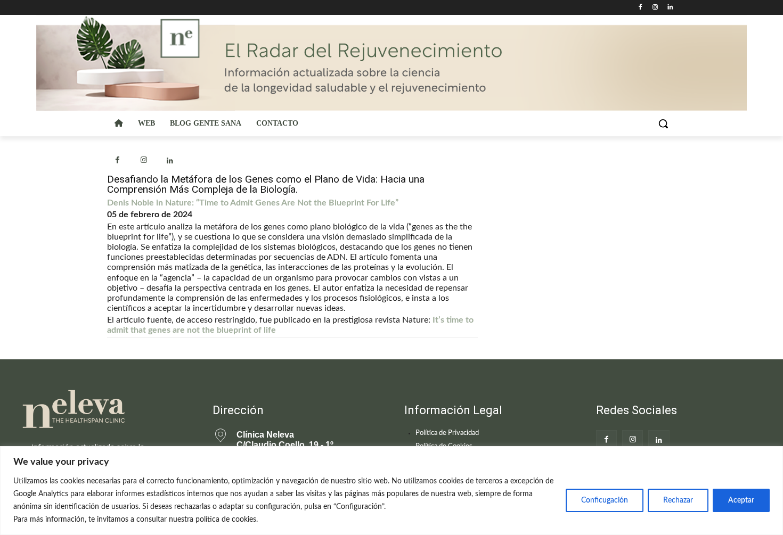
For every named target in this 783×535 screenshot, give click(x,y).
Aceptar (741, 500)
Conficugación (604, 500)
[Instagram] (655, 8)
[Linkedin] (670, 8)
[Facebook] (640, 8)
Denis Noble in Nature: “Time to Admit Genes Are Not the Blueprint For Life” (252, 203)
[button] (663, 123)
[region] (391, 490)
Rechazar (678, 500)
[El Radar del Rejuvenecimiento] (104, 409)
